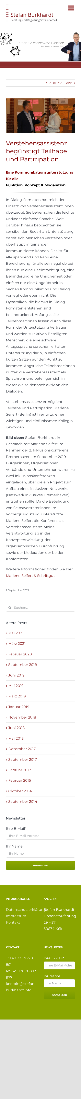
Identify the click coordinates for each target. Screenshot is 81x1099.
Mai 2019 (16, 686)
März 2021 (17, 643)
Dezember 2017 (22, 749)
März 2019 (17, 696)
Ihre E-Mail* (16, 828)
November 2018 (22, 717)
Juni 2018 (16, 728)
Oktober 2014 (20, 791)
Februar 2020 (20, 654)
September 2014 (22, 801)
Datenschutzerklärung (26, 909)
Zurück (55, 83)
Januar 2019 (18, 707)
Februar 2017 (19, 770)
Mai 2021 (15, 633)
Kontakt (13, 922)
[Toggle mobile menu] (71, 7)
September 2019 (22, 665)
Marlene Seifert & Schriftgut (30, 576)
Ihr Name (14, 846)
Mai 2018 (16, 738)
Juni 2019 (16, 675)
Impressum (16, 916)
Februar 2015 (19, 780)
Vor (69, 83)
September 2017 (22, 759)
